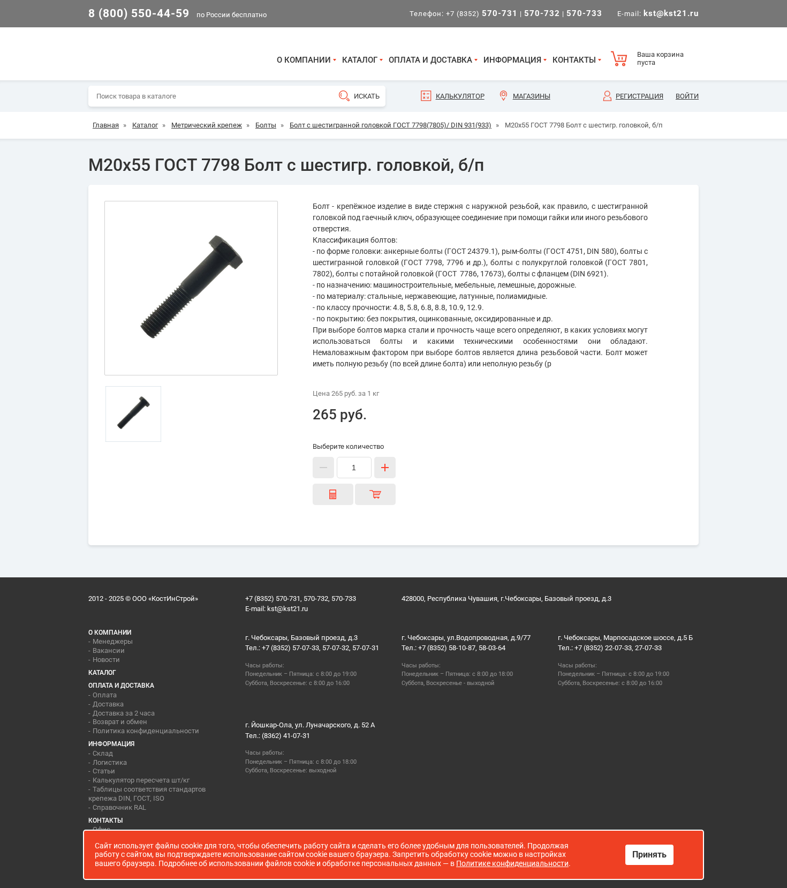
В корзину (375, 494)
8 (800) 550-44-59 (139, 13)
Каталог (359, 60)
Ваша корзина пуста (660, 58)
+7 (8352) (482, 14)
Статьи (104, 771)
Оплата (105, 695)
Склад (103, 753)
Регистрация (639, 96)
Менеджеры (113, 641)
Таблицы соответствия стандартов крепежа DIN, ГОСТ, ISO (147, 793)
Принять (649, 854)
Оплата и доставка (430, 60)
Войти (687, 96)
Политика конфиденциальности (146, 731)
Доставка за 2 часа (124, 713)
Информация (512, 60)
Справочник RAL (119, 807)
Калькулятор (460, 96)
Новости (106, 660)
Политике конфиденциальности (512, 863)
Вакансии (109, 650)
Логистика (110, 762)
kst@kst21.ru (287, 609)
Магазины (531, 96)
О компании (304, 60)
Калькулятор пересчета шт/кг (141, 780)
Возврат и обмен (120, 722)
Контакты (574, 60)
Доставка (108, 704)
